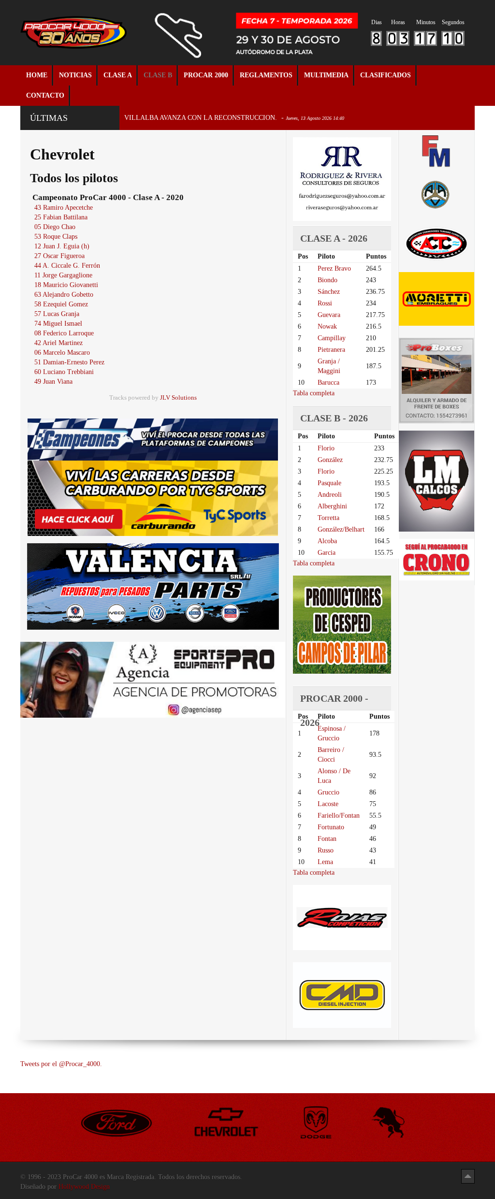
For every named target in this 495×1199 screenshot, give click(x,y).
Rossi (325, 303)
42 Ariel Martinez (58, 343)
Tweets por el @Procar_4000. (61, 1064)
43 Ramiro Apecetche (63, 207)
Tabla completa (314, 393)
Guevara (329, 314)
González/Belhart (341, 529)
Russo (326, 850)
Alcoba (327, 541)
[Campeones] (153, 439)
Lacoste (328, 804)
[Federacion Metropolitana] (436, 151)
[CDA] (436, 243)
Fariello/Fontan (339, 815)
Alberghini (332, 506)
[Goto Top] (468, 1176)
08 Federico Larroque (64, 333)
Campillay (332, 338)
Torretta (328, 517)
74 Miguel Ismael (58, 323)
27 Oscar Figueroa (59, 256)
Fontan (327, 838)
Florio (326, 448)
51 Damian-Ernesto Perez (69, 362)
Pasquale (329, 483)
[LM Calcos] (436, 480)
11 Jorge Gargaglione (63, 275)
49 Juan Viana (53, 381)
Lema (325, 862)
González (330, 459)
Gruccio (328, 792)
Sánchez (329, 291)
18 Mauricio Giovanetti (66, 285)
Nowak (327, 326)
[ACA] (436, 193)
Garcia (326, 552)
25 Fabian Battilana (60, 217)
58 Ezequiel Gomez (61, 304)
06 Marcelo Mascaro (62, 352)
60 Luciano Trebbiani (64, 372)
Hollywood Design (84, 1186)
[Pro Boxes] (436, 380)
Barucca (328, 382)
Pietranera (331, 349)
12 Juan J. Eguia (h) (61, 246)
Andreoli (330, 494)
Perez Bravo (334, 268)
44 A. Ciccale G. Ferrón (67, 265)
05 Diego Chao (54, 227)
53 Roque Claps (55, 236)
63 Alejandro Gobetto (63, 294)
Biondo (327, 280)
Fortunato (331, 827)
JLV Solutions (178, 397)
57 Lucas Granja (56, 314)
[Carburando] (153, 497)
